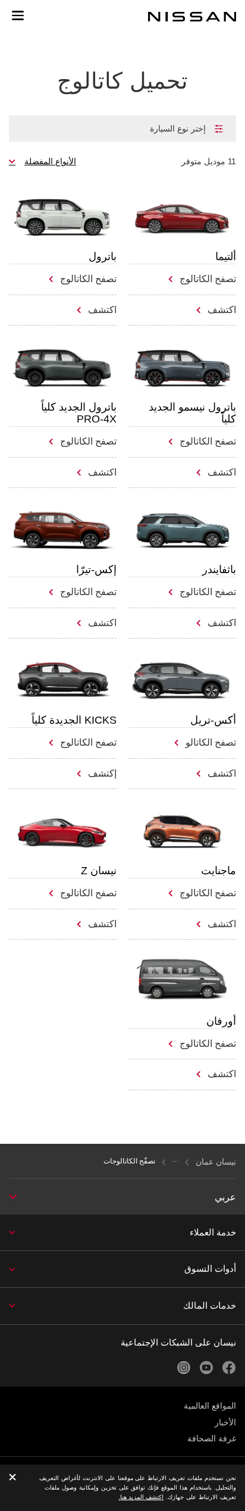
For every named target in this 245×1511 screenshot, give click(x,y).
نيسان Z (99, 871)
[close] (12, 1478)
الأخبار (225, 1422)
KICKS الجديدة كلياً (74, 720)
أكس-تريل (213, 720)
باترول (103, 256)
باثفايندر (219, 569)
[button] (18, 15)
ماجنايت (218, 871)
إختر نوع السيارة (178, 128)
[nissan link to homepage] (192, 16)
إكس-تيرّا (96, 569)
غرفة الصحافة (211, 1438)
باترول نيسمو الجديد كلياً (192, 413)
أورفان (221, 1021)
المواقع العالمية (210, 1405)
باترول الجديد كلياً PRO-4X (79, 413)
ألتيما (225, 256)
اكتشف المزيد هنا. (141, 1497)
